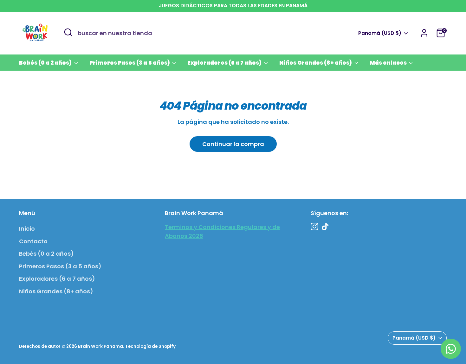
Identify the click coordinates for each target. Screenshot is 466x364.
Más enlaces (389, 63)
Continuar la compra (233, 144)
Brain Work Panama (100, 346)
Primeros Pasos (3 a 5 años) (130, 63)
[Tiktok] (325, 226)
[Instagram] (314, 226)
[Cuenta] (424, 33)
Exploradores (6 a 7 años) (224, 63)
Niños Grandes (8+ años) (316, 63)
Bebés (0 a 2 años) (46, 63)
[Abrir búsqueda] (68, 32)
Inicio (27, 229)
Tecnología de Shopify (150, 346)
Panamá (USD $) (379, 33)
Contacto (33, 241)
